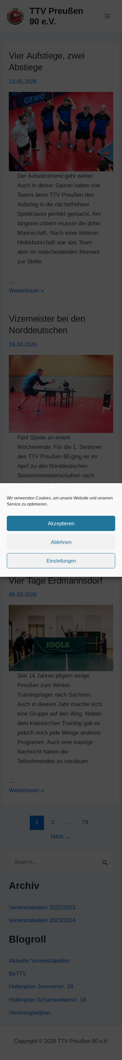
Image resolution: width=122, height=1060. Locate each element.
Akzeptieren (61, 523)
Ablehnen (61, 542)
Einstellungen (61, 561)
